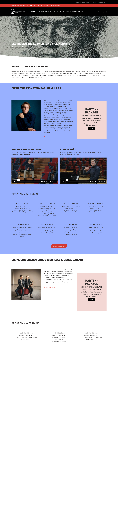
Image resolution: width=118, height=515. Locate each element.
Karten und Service (46, 11)
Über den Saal (59, 11)
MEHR (91, 128)
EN (98, 12)
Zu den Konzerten (49, 137)
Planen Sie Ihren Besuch (74, 11)
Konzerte (34, 11)
